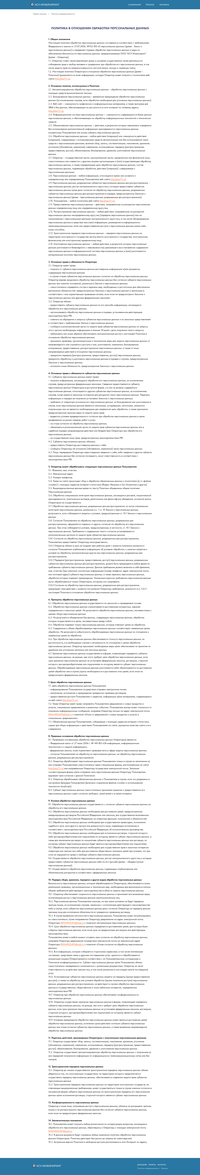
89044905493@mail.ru (60, 714)
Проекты (152, 1165)
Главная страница (39, 14)
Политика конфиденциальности (63, 14)
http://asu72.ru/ (62, 78)
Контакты (162, 1165)
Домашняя (142, 1165)
